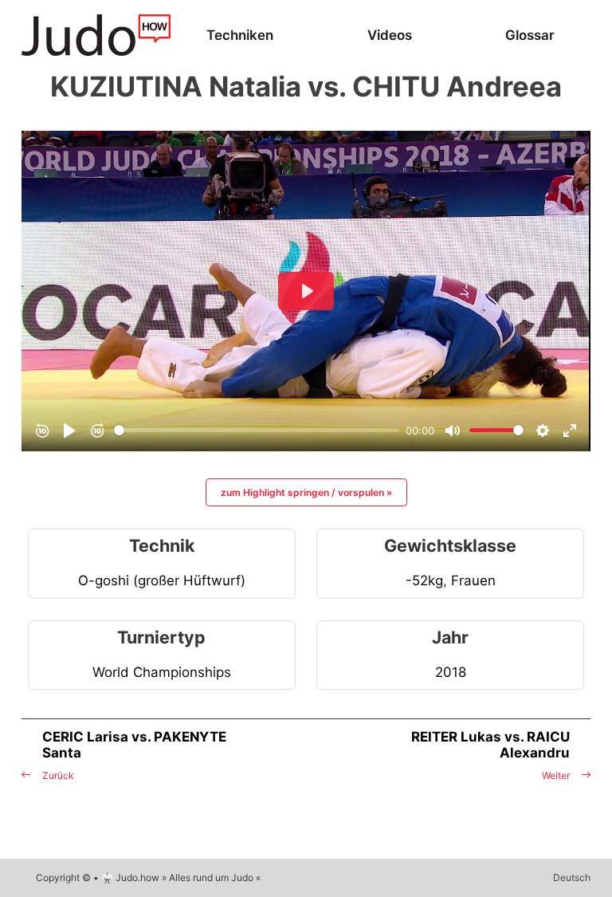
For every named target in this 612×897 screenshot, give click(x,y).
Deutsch (571, 877)
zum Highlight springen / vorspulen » (306, 492)
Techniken (239, 35)
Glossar (530, 35)
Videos (389, 35)
